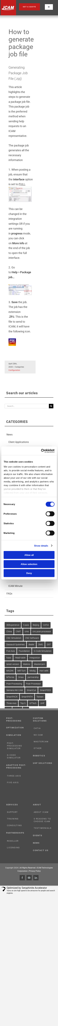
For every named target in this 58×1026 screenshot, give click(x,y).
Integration (34, 657)
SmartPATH (27, 696)
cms (27, 631)
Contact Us (40, 850)
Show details (41, 545)
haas (8, 657)
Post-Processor (33, 683)
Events (37, 835)
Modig (33, 670)
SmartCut (31, 690)
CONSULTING (14, 825)
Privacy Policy (35, 871)
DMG (40, 644)
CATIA (46, 625)
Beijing (36, 625)
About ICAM (41, 812)
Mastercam (39, 664)
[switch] (50, 513)
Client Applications (18, 442)
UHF (42, 703)
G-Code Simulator (14, 756)
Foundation (24, 651)
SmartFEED (45, 690)
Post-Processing (14, 683)
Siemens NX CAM (14, 690)
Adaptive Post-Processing (16, 766)
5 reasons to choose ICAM (42, 820)
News (9, 434)
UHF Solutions (42, 763)
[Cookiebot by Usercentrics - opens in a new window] (41, 451)
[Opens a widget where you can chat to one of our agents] (46, 1020)
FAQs (9, 593)
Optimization (15, 727)
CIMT (18, 631)
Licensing (13, 847)
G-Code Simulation (43, 651)
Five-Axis (10, 651)
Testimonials (43, 828)
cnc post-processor (42, 631)
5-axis (26, 625)
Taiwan (40, 696)
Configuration (14, 370)
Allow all (29, 555)
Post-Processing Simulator (14, 746)
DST (49, 644)
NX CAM (38, 735)
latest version (12, 664)
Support (12, 812)
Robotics (39, 756)
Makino (26, 664)
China (9, 631)
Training (13, 819)
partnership (33, 677)
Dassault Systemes (15, 644)
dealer (31, 644)
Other (38, 748)
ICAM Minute (15, 586)
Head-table (20, 657)
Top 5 (23, 703)
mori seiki (43, 670)
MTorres (10, 677)
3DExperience (12, 625)
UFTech (33, 703)
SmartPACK (12, 696)
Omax (21, 677)
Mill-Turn (21, 670)
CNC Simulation (13, 638)
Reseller (13, 841)
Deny (29, 573)
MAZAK (10, 670)
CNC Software (32, 638)
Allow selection (29, 564)
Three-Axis (11, 703)
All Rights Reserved (27, 868)
